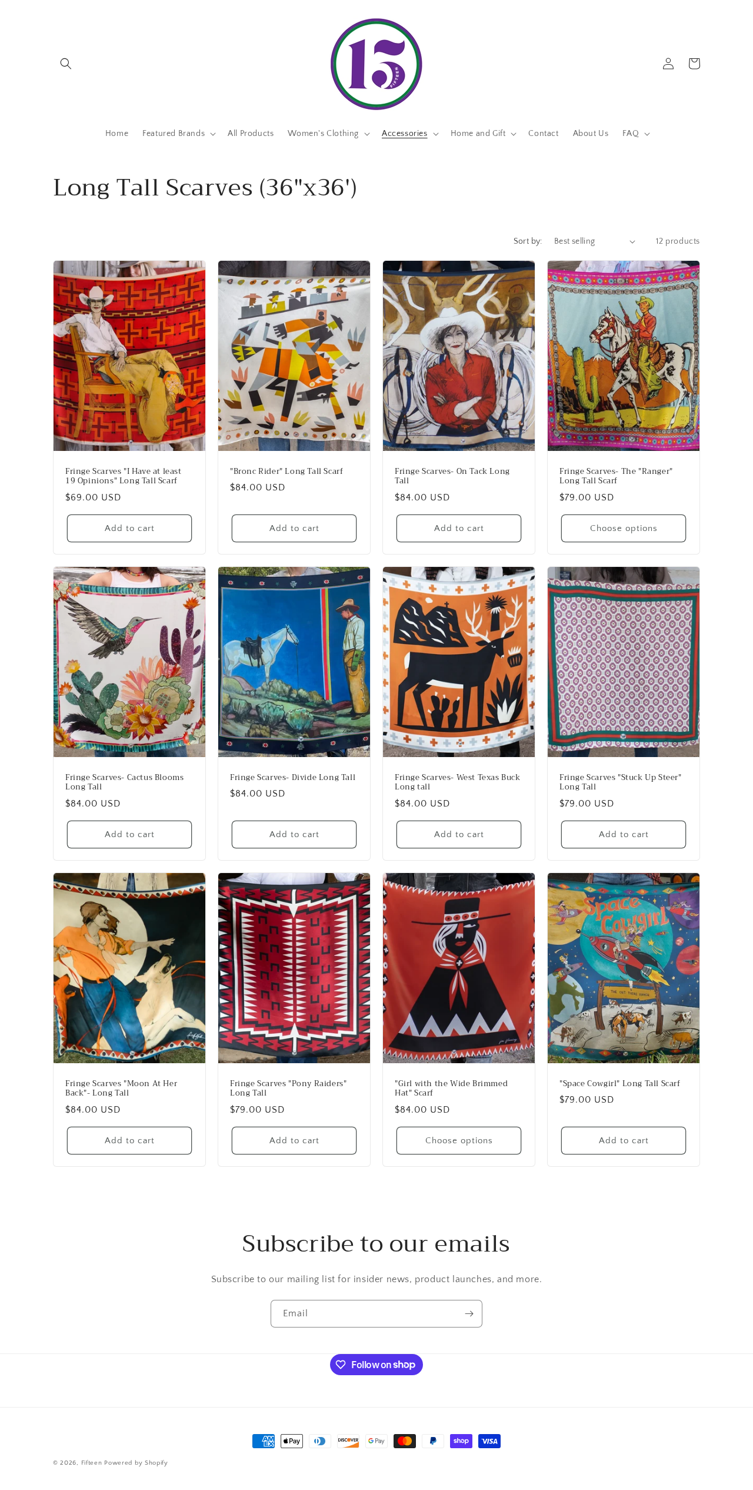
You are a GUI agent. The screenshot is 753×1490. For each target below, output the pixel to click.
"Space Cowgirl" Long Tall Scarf (620, 1084)
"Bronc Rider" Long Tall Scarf (286, 471)
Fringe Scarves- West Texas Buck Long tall (458, 782)
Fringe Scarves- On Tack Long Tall (452, 476)
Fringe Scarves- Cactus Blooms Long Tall (124, 782)
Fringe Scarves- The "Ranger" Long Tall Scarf (616, 476)
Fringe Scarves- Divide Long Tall (292, 777)
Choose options (624, 528)
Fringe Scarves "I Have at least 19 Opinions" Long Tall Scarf (123, 476)
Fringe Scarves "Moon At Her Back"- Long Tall (121, 1089)
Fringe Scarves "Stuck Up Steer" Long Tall (620, 782)
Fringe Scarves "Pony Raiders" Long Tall (288, 1089)
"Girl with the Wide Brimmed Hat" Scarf (451, 1089)
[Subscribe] (469, 1314)
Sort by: (528, 241)
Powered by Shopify (136, 1462)
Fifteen (91, 1462)
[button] (66, 64)
